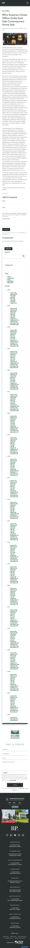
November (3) (14, 452)
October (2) (13, 709)
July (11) (12, 468)
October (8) (13, 558)
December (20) (14, 324)
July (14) (12, 339)
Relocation (10, 282)
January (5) (13, 524)
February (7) (13, 331)
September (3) (14, 492)
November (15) (14, 646)
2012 (8, 585)
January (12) (13, 308)
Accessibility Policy (9, 938)
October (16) (13, 321)
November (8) (14, 366)
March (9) (13, 295)
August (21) (13, 383)
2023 (8, 348)
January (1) (13, 588)
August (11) (13, 318)
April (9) (12, 571)
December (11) (14, 367)
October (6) (13, 451)
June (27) (12, 316)
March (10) (13, 311)
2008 (8, 671)
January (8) (13, 293)
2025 (8, 305)
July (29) (12, 382)
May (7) (12, 443)
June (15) (12, 337)
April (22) (13, 657)
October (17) (13, 666)
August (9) (13, 426)
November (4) (14, 473)
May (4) (12, 422)
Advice (9, 277)
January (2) (13, 459)
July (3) (12, 575)
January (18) (13, 373)
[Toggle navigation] (27, 3)
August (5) (13, 534)
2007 (8, 693)
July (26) (12, 317)
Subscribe (8, 248)
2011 (8, 607)
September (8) (14, 471)
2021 (8, 391)
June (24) (12, 660)
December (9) (14, 626)
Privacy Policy (22, 232)
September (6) (14, 449)
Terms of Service (5, 234)
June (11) (12, 638)
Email (3, 207)
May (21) (12, 400)
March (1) (13, 677)
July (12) (12, 360)
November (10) (14, 517)
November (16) (14, 323)
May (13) (12, 314)
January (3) (13, 437)
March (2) (13, 483)
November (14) (14, 430)
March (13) (13, 656)
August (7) (13, 448)
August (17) (13, 663)
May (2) (12, 701)
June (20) (12, 300)
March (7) (13, 354)
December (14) (14, 346)
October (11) (13, 343)
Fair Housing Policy (22, 936)
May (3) (12, 465)
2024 (8, 327)
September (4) (14, 535)
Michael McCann (8, 28)
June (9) (12, 617)
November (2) (14, 495)
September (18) (14, 406)
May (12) (12, 298)
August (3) (13, 598)
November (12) (14, 409)
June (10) (12, 552)
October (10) (13, 386)
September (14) (14, 643)
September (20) (14, 664)
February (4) (13, 353)
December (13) (14, 647)
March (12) (13, 376)
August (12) (13, 340)
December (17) (14, 432)
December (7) (14, 475)
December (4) (14, 453)
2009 (8, 650)
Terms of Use (6, 936)
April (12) (12, 313)
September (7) (14, 557)
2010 (8, 628)
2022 (8, 370)
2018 (8, 456)
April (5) (12, 420)
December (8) (14, 496)
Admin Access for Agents (20, 938)
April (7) (12, 614)
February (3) (13, 482)
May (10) (12, 594)
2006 (8, 714)
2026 (8, 290)
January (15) (13, 351)
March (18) (13, 397)
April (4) (12, 485)
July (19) (12, 403)
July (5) (12, 640)
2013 (8, 564)
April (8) (12, 297)
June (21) (12, 359)
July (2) (12, 532)
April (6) (12, 442)
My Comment (6, 218)
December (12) (14, 389)
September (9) (14, 428)
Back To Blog (5, 11)
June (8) (12, 423)
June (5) (12, 445)
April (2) (12, 700)
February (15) (14, 633)
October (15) (13, 429)
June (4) (12, 703)
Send (15, 785)
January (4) (13, 696)
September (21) (14, 384)
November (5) (14, 603)
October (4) (13, 717)
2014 (8, 542)
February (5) (13, 439)
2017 (8, 478)
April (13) (12, 334)
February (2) (13, 310)
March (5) (13, 548)
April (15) (12, 399)
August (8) (13, 469)
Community (10, 278)
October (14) (13, 407)
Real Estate (10, 281)
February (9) (13, 294)
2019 (8, 434)
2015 (8, 521)
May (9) (12, 336)
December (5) (14, 539)
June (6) (12, 466)
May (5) (12, 508)
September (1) (14, 707)
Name (4, 201)
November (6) (14, 387)
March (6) (13, 419)
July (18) (12, 301)
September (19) (14, 320)
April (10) (13, 635)
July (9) (12, 554)
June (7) (12, 531)
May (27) (12, 379)
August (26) (13, 361)
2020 (8, 413)
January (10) (13, 610)
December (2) (14, 712)
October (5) (13, 494)
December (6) (14, 561)
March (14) (13, 333)
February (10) (14, 503)
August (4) (13, 684)
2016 (8, 499)
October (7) (13, 472)
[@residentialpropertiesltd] (7, 799)
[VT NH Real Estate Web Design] (19, 942)
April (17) (12, 377)
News (8, 279)
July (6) (12, 489)
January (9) (13, 653)
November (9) (14, 344)
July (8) (12, 446)
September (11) (14, 341)
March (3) (13, 440)
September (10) (14, 514)
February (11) (14, 396)
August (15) (13, 303)
